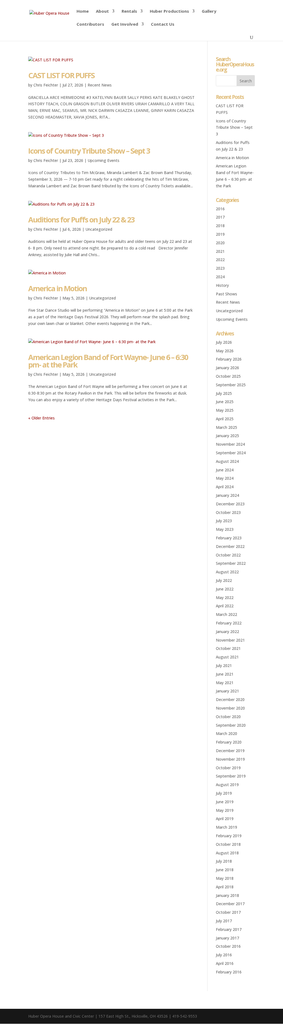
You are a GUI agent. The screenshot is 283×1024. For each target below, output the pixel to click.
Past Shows (226, 293)
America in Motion (57, 288)
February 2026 (229, 359)
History (222, 285)
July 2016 (224, 954)
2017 (220, 217)
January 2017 (227, 938)
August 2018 (227, 852)
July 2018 (224, 861)
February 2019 (229, 835)
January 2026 (227, 367)
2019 (220, 234)
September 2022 (231, 563)
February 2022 (229, 623)
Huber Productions (169, 11)
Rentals (129, 11)
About (102, 11)
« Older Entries (41, 418)
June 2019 (225, 801)
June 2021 (225, 674)
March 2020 (226, 733)
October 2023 (228, 512)
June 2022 (225, 589)
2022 (220, 259)
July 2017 (224, 920)
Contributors (90, 24)
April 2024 (225, 486)
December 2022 (230, 546)
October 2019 (228, 767)
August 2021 (227, 657)
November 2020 (230, 708)
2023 (220, 268)
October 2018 (228, 844)
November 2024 (230, 444)
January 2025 (227, 435)
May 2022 (225, 597)
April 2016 (225, 963)
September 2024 (231, 452)
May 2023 (225, 529)
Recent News (100, 85)
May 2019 (225, 810)
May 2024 (225, 478)
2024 (220, 276)
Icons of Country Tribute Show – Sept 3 (89, 151)
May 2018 (225, 878)
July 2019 (224, 793)
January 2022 (227, 631)
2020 (220, 242)
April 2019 (225, 818)
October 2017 (228, 912)
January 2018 (227, 895)
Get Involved (124, 24)
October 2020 (228, 716)
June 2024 (225, 469)
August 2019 (227, 784)
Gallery (209, 11)
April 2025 (225, 418)
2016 (220, 208)
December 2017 (230, 903)
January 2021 (227, 691)
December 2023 (230, 503)
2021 (220, 251)
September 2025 (231, 384)
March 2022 (226, 614)
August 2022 (227, 571)
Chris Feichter (45, 85)
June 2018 (225, 869)
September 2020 (231, 725)
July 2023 (224, 520)
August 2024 (227, 461)
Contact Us (162, 24)
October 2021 (228, 648)
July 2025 (224, 393)
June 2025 (225, 401)
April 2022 (225, 605)
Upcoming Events (103, 160)
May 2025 (225, 410)
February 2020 (229, 742)
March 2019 (226, 827)
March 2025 (226, 427)
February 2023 (229, 537)
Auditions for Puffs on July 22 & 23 (81, 219)
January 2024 (227, 495)
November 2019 (230, 759)
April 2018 (225, 886)
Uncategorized (98, 229)
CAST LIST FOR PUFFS (61, 75)
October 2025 (228, 376)
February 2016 (229, 972)
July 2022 (224, 580)
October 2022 (228, 555)
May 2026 (225, 350)
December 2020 (230, 699)
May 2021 (225, 682)
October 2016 (228, 946)
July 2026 (224, 342)
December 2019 (230, 750)
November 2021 (230, 640)
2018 (220, 225)
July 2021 (224, 665)
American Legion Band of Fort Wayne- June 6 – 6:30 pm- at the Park (108, 361)
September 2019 (231, 776)
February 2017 (229, 929)
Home (83, 11)
